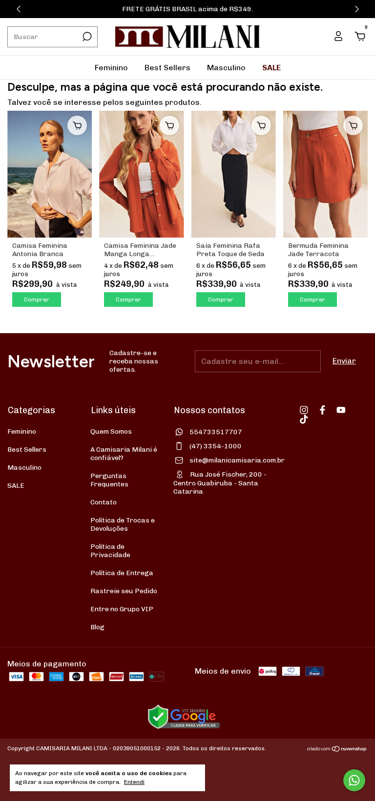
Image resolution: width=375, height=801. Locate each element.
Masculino (226, 67)
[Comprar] (77, 125)
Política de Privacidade (110, 550)
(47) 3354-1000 (215, 446)
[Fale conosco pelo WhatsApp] (354, 780)
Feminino (111, 67)
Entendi (134, 782)
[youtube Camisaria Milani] (341, 410)
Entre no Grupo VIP (121, 609)
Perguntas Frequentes (109, 480)
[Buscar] (86, 36)
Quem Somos (111, 431)
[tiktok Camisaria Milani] (304, 419)
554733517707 (215, 432)
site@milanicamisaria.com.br (237, 460)
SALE (271, 67)
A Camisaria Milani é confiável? (123, 453)
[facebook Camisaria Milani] (322, 410)
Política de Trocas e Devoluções (122, 524)
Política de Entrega (121, 573)
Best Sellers (167, 67)
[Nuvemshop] (337, 749)
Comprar (36, 299)
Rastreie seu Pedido (123, 591)
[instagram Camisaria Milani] (304, 410)
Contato (103, 502)
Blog (97, 627)
